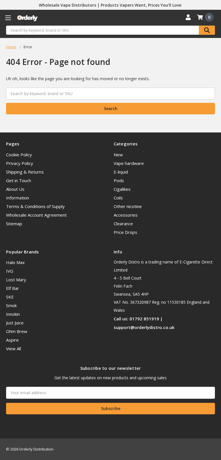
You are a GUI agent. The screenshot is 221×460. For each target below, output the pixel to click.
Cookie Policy (19, 154)
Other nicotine (128, 206)
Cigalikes (122, 189)
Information (17, 198)
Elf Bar (12, 288)
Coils (118, 198)
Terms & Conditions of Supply (35, 206)
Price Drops (125, 232)
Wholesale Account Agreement (36, 215)
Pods (119, 180)
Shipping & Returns (25, 172)
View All (13, 348)
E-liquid (121, 172)
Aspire (12, 340)
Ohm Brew (16, 331)
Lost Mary (16, 279)
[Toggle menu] (8, 18)
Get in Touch (18, 180)
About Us (15, 189)
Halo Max (15, 262)
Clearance (123, 223)
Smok (11, 305)
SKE (10, 297)
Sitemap (14, 223)
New (118, 154)
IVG (9, 271)
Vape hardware (129, 163)
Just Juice (15, 323)
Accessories (126, 215)
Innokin (13, 314)
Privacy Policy (19, 163)
